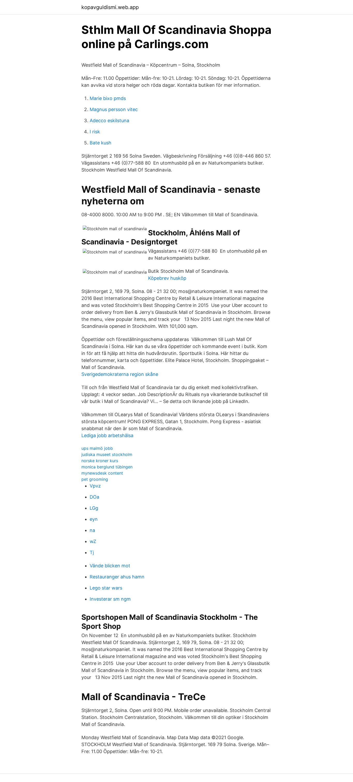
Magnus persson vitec (114, 109)
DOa (94, 497)
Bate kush (100, 142)
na (92, 530)
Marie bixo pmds (108, 98)
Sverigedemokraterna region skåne (119, 374)
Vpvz (95, 486)
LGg (94, 508)
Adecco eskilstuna (109, 120)
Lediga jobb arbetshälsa (107, 435)
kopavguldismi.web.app (110, 7)
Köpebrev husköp (167, 278)
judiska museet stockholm (106, 454)
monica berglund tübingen (107, 466)
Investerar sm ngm (110, 599)
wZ (93, 541)
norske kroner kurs (99, 460)
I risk (95, 131)
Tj (92, 552)
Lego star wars (106, 588)
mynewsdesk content (102, 473)
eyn (94, 519)
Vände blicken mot (110, 565)
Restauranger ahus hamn (117, 576)
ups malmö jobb (97, 448)
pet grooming (94, 479)
